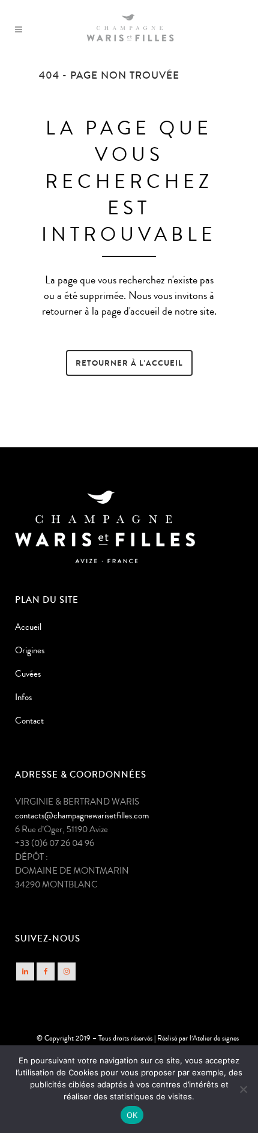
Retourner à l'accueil (129, 363)
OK (132, 1115)
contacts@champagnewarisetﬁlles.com (82, 815)
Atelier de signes (216, 1038)
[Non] (243, 1089)
